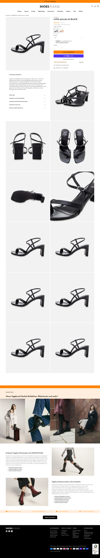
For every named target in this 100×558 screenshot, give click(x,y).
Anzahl (55, 45)
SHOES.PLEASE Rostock (76, 534)
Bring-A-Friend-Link (65, 535)
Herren (26, 11)
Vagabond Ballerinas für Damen (61, 499)
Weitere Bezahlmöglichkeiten (68, 59)
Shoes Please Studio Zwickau (76, 531)
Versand (58, 24)
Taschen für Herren (53, 535)
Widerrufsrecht (53, 546)
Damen (20, 11)
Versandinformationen (88, 533)
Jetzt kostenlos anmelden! (64, 531)
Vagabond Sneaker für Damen (15, 467)
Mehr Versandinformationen (62, 42)
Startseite (8, 15)
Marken (68, 11)
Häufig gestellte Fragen (88, 532)
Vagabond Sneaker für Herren (15, 469)
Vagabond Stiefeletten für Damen (62, 496)
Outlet (81, 11)
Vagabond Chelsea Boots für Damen (62, 497)
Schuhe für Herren (53, 533)
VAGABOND (14, 15)
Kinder (33, 11)
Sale (74, 11)
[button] (92, 6)
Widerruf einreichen (50, 517)
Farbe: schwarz (58, 26)
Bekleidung (41, 11)
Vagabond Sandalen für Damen (61, 500)
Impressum (75, 546)
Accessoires (50, 11)
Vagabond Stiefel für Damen (15, 470)
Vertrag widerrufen (87, 538)
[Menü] (98, 544)
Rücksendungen (87, 535)
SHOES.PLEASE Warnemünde (76, 537)
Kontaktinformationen (82, 546)
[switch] (95, 553)
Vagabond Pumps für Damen (60, 502)
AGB (67, 546)
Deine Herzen (64, 533)
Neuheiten (53, 1)
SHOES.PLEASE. (57, 551)
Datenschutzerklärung (61, 546)
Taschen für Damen (54, 532)
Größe (55, 35)
